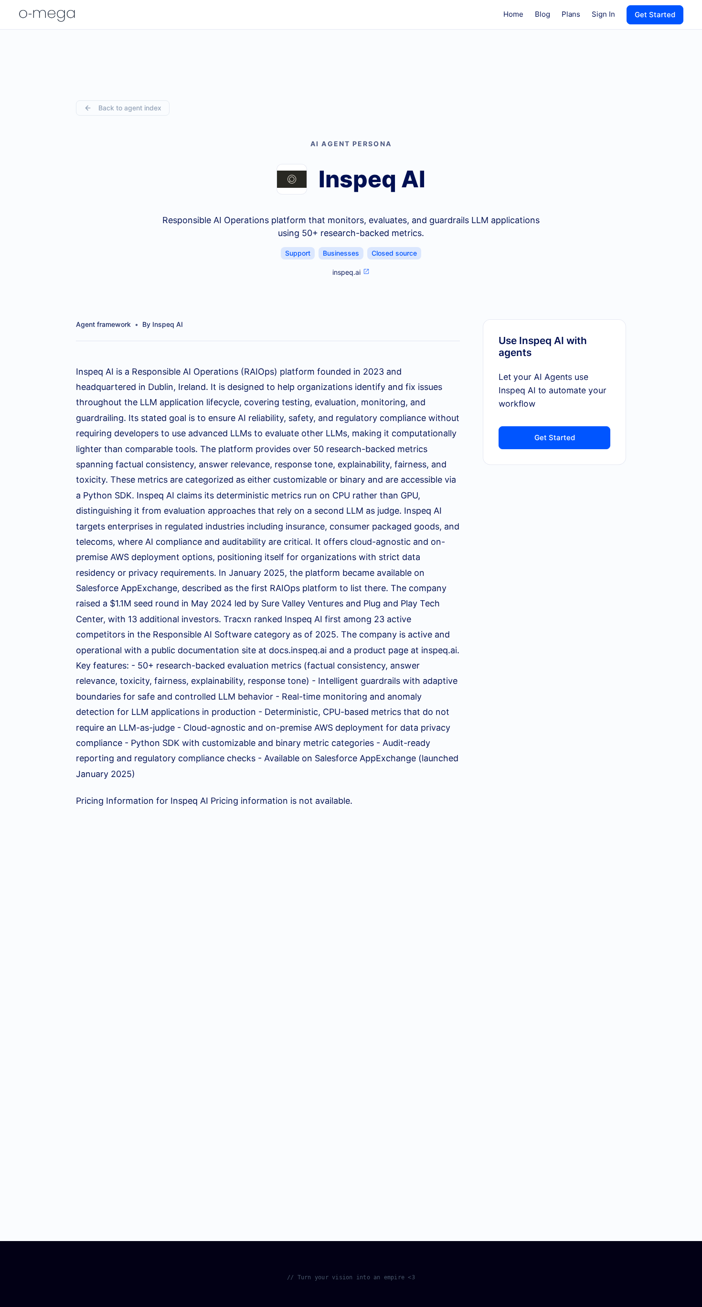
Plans (571, 14)
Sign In (603, 14)
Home (513, 14)
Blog (542, 14)
